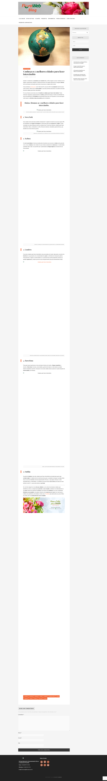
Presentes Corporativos (25, 22)
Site (19, 743)
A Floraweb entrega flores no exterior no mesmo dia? (79, 71)
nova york (40, 698)
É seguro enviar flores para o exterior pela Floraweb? (79, 67)
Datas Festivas (30, 18)
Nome (19, 732)
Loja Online (22, 18)
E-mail (20, 738)
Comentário (21, 714)
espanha (45, 696)
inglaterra (26, 698)
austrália (26, 696)
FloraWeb (47, 493)
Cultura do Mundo (27, 68)
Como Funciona (71, 18)
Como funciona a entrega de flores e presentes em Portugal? (80, 63)
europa (58, 696)
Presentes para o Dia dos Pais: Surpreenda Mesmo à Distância (80, 75)
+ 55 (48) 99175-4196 (25, 764)
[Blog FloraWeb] (53, 8)
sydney (45, 698)
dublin (41, 696)
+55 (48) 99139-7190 (26, 767)
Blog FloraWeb (58, 777)
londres (35, 698)
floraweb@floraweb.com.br (27, 769)
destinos (36, 696)
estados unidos (52, 696)
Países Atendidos (60, 18)
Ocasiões (37, 18)
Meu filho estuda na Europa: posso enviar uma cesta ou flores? (80, 79)
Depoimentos (51, 18)
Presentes (44, 18)
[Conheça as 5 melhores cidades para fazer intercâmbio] (44, 46)
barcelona (31, 696)
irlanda (31, 698)
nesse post (33, 86)
